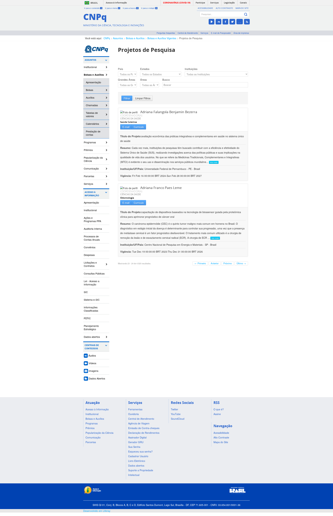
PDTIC (87, 318)
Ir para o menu (112, 8)
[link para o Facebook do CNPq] (225, 21)
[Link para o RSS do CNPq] (247, 21)
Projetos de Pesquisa (190, 38)
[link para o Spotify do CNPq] (239, 21)
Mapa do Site (242, 8)
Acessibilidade (205, 8)
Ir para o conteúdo (93, 8)
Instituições (191, 69)
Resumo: (125, 148)
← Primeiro (200, 263)
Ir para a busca (130, 8)
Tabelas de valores (92, 114)
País (120, 69)
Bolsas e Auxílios (135, 38)
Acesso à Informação (92, 194)
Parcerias (89, 176)
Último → (241, 263)
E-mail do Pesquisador (221, 33)
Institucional (90, 67)
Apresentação (93, 82)
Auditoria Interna (93, 228)
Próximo (227, 263)
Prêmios (88, 150)
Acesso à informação (116, 2)
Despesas (89, 255)
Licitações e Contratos (90, 264)
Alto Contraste (224, 8)
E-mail (125, 127)
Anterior (215, 263)
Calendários (92, 123)
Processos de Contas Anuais (92, 238)
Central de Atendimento (188, 33)
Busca (166, 79)
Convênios (89, 247)
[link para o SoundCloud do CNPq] (218, 21)
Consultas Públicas (94, 273)
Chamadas (92, 105)
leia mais (213, 162)
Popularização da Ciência (93, 159)
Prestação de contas (93, 133)
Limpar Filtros (142, 98)
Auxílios (90, 97)
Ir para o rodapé (149, 8)
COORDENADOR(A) (131, 115)
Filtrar (127, 98)
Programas (90, 142)
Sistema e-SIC (92, 299)
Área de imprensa (241, 33)
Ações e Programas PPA (92, 219)
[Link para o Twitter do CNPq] (232, 21)
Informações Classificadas (91, 309)
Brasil (94, 2)
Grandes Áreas (126, 79)
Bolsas (89, 90)
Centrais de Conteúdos (92, 347)
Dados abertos (92, 337)
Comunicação (91, 168)
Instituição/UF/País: (132, 169)
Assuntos (118, 38)
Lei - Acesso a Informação (91, 282)
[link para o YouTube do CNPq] (211, 21)
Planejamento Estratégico (91, 327)
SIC (86, 292)
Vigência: (126, 176)
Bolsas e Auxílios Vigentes (161, 38)
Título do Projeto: (130, 136)
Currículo (139, 127)
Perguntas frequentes (166, 33)
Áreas (143, 79)
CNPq (107, 38)
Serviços (204, 33)
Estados (145, 69)
